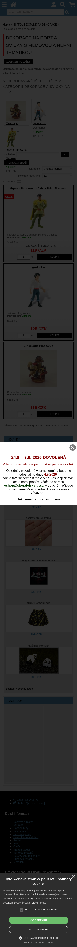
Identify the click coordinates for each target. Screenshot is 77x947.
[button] (38, 938)
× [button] (73, 876)
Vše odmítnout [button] (38, 929)
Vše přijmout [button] (38, 920)
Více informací (39, 902)
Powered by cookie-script (38, 943)
